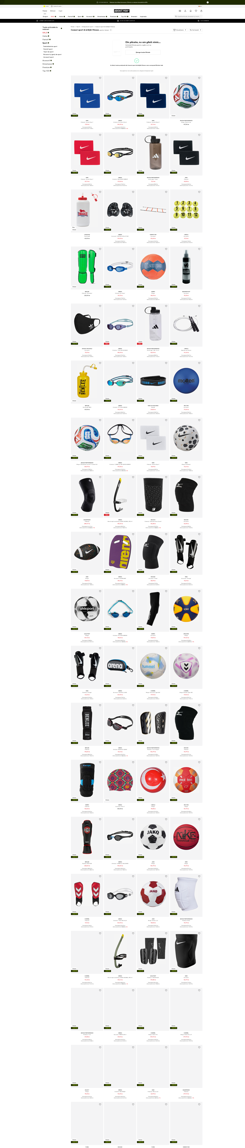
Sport (78, 26)
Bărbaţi (52, 11)
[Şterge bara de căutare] (201, 16)
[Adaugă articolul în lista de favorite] (100, 78)
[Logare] (185, 11)
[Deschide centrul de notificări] (190, 11)
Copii (60, 11)
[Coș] (201, 11)
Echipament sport (87, 26)
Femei (45, 11)
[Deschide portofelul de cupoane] (180, 11)
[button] (179, 30)
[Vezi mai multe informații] (87, 130)
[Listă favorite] (196, 11)
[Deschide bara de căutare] (175, 16)
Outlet (47, 6)
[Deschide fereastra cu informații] (208, 2)
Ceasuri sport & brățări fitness (105, 26)
